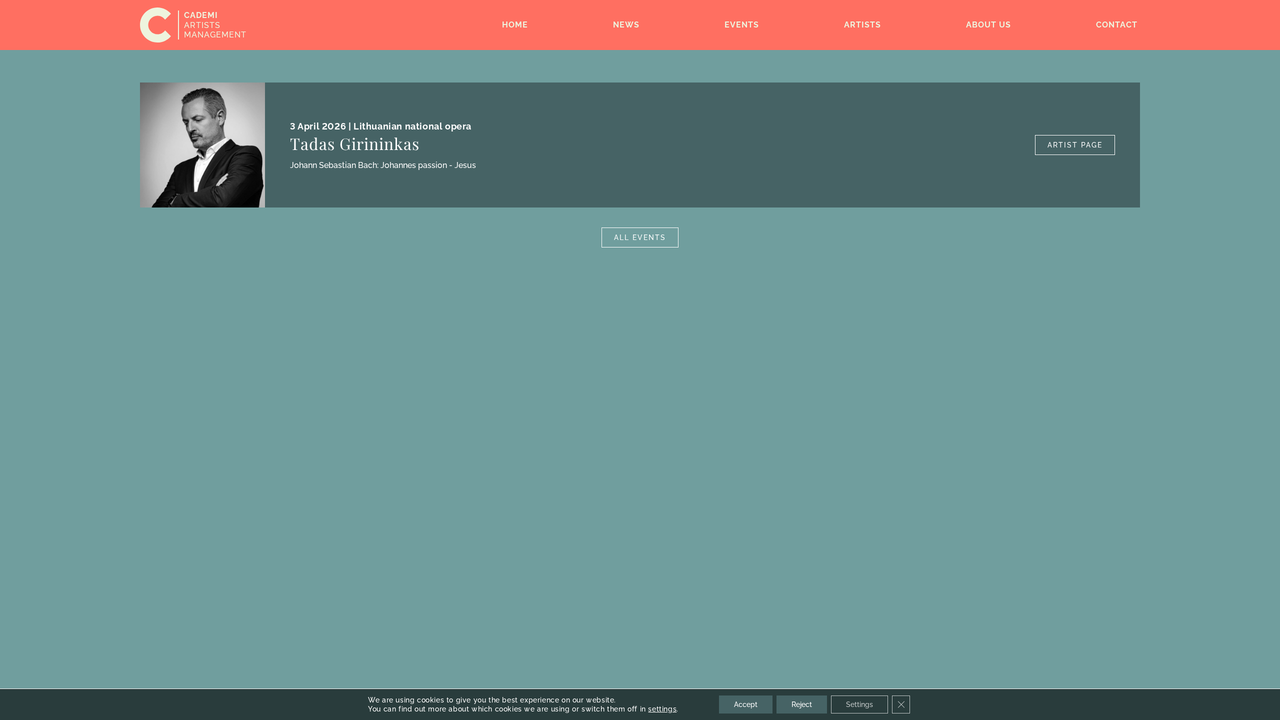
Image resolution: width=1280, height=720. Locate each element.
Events (741, 25)
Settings (859, 704)
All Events (640, 238)
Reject (802, 704)
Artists (862, 25)
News (626, 25)
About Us (988, 25)
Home (515, 25)
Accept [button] (746, 704)
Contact (1117, 25)
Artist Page (1075, 145)
